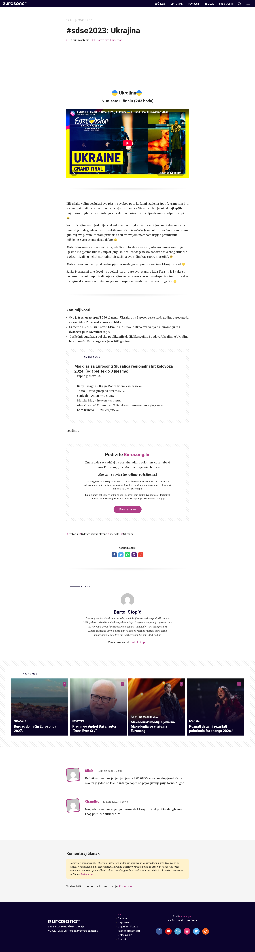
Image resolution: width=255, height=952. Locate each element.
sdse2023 (115, 534)
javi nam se (87, 874)
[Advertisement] (127, 66)
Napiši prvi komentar (109, 40)
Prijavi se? (125, 886)
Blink (89, 771)
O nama (122, 918)
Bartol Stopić (138, 642)
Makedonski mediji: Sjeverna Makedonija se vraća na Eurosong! (153, 726)
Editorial (177, 3)
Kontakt (123, 939)
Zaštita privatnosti (129, 930)
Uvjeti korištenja (128, 926)
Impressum (124, 922)
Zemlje (209, 3)
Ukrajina (128, 534)
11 (239, 684)
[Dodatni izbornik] (248, 4)
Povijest (193, 3)
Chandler (92, 801)
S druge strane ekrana (94, 534)
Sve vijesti (226, 3)
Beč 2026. (160, 3)
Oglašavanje (125, 935)
